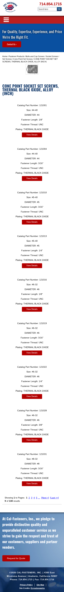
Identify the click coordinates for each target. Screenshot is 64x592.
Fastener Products (16, 56)
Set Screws (7, 59)
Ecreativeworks (38, 588)
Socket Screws (52, 56)
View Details (32, 135)
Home (4, 56)
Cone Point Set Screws (23, 59)
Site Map (40, 585)
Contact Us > (11, 44)
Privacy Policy (26, 585)
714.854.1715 (50, 4)
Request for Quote (16, 558)
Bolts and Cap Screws (35, 56)
